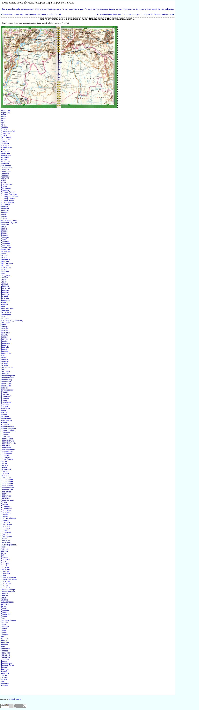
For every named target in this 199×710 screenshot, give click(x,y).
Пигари (4, 502)
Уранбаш (4, 645)
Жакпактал (5, 288)
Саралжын (5, 559)
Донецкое (5, 272)
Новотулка (5, 455)
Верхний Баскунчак (9, 223)
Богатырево (6, 188)
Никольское (5, 437)
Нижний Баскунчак (8, 429)
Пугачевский (6, 533)
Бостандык (5, 204)
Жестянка (5, 294)
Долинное (5, 270)
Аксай (3, 121)
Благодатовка (6, 184)
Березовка (5, 176)
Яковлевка (5, 683)
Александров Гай (8, 131)
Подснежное (6, 510)
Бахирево (5, 164)
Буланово (5, 208)
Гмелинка (5, 237)
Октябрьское (6, 469)
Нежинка (4, 423)
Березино (5, 174)
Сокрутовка (5, 573)
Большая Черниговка (9, 196)
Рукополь (4, 549)
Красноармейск (7, 378)
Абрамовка (5, 111)
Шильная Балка (7, 665)
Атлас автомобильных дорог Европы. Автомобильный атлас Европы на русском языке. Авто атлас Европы (129, 9)
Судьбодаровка (7, 602)
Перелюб (4, 494)
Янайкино (5, 686)
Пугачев (4, 531)
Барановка (5, 162)
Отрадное (5, 476)
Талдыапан (5, 612)
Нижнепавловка (7, 427)
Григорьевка (6, 247)
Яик (2, 681)
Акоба (3, 117)
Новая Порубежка (8, 443)
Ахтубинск (5, 151)
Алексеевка (5, 133)
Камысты (4, 335)
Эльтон (4, 675)
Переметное (6, 496)
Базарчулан (6, 155)
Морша (4, 414)
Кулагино (4, 392)
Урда (3, 647)
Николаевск (5, 433)
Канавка (4, 337)
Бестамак (5, 178)
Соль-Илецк (6, 584)
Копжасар (5, 374)
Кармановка (6, 353)
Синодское (5, 569)
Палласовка (6, 478)
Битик (3, 182)
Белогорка (5, 170)
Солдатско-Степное (9, 580)
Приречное (5, 527)
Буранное (5, 213)
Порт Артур (5, 522)
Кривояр (4, 388)
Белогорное (6, 172)
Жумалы (4, 304)
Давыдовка (5, 249)
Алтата (4, 135)
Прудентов (5, 529)
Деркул (4, 257)
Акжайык (4, 115)
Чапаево (4, 651)
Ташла (3, 624)
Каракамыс (5, 343)
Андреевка (5, 139)
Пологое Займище (8, 518)
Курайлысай (6, 396)
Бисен (3, 180)
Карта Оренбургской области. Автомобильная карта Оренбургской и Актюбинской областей (135, 15)
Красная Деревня (8, 376)
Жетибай (4, 296)
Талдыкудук (5, 614)
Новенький (5, 445)
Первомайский (7, 480)
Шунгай (4, 671)
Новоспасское (6, 453)
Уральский (5, 643)
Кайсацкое (5, 327)
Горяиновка (5, 243)
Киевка (3, 357)
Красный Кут (6, 384)
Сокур (3, 575)
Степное (4, 596)
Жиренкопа (5, 300)
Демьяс (4, 253)
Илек (3, 317)
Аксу (2, 123)
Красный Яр (6, 386)
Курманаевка (6, 402)
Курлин (4, 400)
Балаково (5, 158)
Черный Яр (5, 655)
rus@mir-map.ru (15, 699)
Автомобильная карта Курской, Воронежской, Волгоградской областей (31, 15)
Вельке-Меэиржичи (9, 221)
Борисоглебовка (7, 202)
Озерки (4, 461)
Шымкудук (5, 673)
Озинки (4, 467)
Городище (5, 241)
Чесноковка (5, 657)
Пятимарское (6, 537)
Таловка (4, 616)
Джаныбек (5, 266)
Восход (4, 229)
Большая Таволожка (9, 194)
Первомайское (7, 486)
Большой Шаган (7, 200)
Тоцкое (3, 630)
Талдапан (5, 610)
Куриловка (5, 398)
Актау (3, 125)
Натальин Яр (6, 421)
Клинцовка (5, 361)
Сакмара (4, 557)
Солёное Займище (8, 577)
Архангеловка (6, 147)
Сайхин (4, 555)
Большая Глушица (8, 192)
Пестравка (5, 498)
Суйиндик (5, 604)
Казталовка (5, 323)
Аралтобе (5, 145)
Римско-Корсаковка (9, 545)
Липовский (5, 404)
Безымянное (6, 166)
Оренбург (5, 471)
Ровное (4, 547)
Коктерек (4, 363)
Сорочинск (5, 588)
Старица (4, 594)
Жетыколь (5, 298)
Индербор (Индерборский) (12, 321)
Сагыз (3, 553)
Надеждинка (6, 418)
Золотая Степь (7, 308)
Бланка (4, 186)
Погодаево (5, 506)
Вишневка (5, 225)
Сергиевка (5, 567)
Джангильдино (7, 264)
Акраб (3, 119)
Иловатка (5, 319)
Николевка (5, 435)
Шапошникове (7, 663)
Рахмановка (6, 543)
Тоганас (4, 628)
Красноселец (6, 380)
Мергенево (5, 408)
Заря (3, 306)
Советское (5, 571)
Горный (4, 239)
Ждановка (5, 290)
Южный (4, 679)
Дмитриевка (6, 268)
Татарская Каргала (8, 620)
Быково (4, 219)
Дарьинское (5, 251)
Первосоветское (7, 488)
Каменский (5, 333)
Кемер (3, 355)
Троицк (3, 633)
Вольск (3, 227)
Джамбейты (5, 259)
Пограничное (6, 508)
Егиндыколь (5, 276)
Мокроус (4, 412)
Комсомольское (7, 368)
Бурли (3, 215)
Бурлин (4, 217)
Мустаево (5, 416)
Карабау (4, 341)
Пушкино (4, 535)
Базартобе (5, 153)
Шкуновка (5, 669)
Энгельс (4, 677)
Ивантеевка (5, 310)
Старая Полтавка (8, 592)
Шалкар (4, 661)
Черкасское (5, 653)
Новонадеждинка (8, 449)
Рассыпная (5, 541)
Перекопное (6, 492)
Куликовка (5, 394)
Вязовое (4, 235)
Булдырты (5, 211)
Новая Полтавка (7, 441)
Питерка (4, 504)
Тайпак (3, 608)
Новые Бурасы (7, 459)
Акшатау (4, 127)
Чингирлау (5, 659)
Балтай (4, 160)
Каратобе (5, 347)
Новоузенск (5, 457)
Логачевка (5, 406)
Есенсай (4, 284)
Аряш (3, 149)
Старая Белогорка (8, 590)
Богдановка (5, 190)
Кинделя (4, 359)
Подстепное (6, 512)
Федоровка (5, 649)
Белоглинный (6, 168)
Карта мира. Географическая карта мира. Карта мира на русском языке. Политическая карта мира (42, 9)
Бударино (5, 206)
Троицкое (4, 635)
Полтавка (5, 520)
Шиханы (4, 667)
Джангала (5, 261)
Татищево (5, 622)
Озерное (4, 465)
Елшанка (4, 278)
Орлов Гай (5, 474)
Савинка (4, 551)
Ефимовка (5, 286)
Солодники (5, 582)
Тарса (3, 618)
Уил (2, 637)
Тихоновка (5, 626)
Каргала (4, 349)
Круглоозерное (7, 390)
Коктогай (4, 365)
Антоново (5, 143)
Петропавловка (7, 500)
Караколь (4, 345)
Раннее (4, 539)
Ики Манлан (6, 315)
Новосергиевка (7, 451)
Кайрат (4, 325)
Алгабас (4, 129)
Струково (4, 598)
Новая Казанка (7, 439)
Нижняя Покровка (8, 431)
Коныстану (5, 372)
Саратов (4, 561)
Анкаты (4, 141)
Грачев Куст (5, 245)
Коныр (3, 370)
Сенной (4, 565)
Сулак (3, 606)
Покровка (4, 514)
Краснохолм (6, 382)
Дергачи (4, 255)
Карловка (4, 351)
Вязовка (4, 231)
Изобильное (6, 312)
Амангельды (6, 137)
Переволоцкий (7, 490)
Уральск (4, 641)
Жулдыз (4, 302)
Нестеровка (5, 425)
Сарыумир (5, 563)
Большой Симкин (8, 198)
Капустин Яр (6, 339)
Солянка (4, 586)
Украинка (4, 639)
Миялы (4, 410)
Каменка (4, 329)
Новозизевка (6, 447)
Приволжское (6, 524)
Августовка (5, 113)
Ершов (3, 280)
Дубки (3, 274)
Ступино (4, 600)
